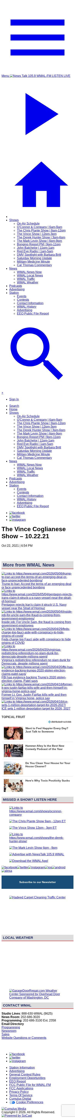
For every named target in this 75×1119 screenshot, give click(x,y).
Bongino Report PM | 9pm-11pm (39, 244)
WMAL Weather (27, 282)
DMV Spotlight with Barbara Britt (39, 254)
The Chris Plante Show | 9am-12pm (41, 230)
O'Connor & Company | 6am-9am (39, 227)
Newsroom (9, 1030)
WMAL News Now (29, 272)
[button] (37, 733)
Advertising (17, 289)
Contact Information (30, 303)
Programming (11, 1027)
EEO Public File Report (33, 313)
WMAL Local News (30, 275)
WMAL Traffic (26, 279)
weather (37, 984)
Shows (14, 220)
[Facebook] (17, 512)
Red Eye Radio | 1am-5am (35, 251)
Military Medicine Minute (33, 261)
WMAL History (26, 306)
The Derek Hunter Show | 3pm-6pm (41, 237)
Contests (23, 299)
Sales (5, 1034)
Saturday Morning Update (34, 258)
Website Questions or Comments (24, 1037)
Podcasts (15, 285)
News (13, 268)
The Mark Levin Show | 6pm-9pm (39, 240)
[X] (14, 516)
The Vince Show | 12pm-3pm (37, 234)
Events (21, 296)
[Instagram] (17, 519)
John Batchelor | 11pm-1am (35, 247)
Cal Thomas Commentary (34, 265)
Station (14, 292)
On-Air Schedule (28, 223)
